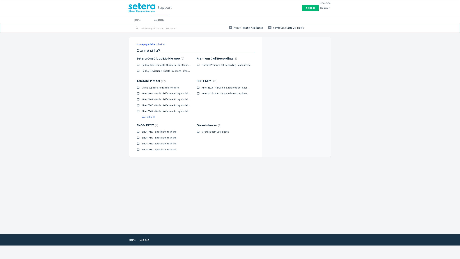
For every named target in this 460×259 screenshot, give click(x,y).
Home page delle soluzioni (151, 44)
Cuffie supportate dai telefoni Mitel (160, 87)
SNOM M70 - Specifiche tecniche (159, 137)
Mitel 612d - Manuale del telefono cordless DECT (227, 87)
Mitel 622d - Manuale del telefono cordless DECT (227, 93)
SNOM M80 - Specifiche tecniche (159, 143)
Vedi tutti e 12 (148, 117)
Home (137, 19)
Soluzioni (159, 19)
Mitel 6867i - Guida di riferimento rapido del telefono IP (171, 105)
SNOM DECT (147, 125)
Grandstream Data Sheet (215, 131)
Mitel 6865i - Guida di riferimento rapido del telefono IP (171, 99)
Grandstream (208, 125)
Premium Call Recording (216, 58)
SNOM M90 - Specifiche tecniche (159, 149)
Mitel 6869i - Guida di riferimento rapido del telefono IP (171, 111)
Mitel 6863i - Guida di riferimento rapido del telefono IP (171, 93)
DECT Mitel (206, 81)
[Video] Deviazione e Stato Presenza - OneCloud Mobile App (174, 70)
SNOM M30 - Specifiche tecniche (159, 131)
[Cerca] (137, 28)
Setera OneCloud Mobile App (160, 58)
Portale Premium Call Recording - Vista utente (226, 65)
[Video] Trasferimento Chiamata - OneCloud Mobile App (171, 65)
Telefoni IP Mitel (151, 81)
